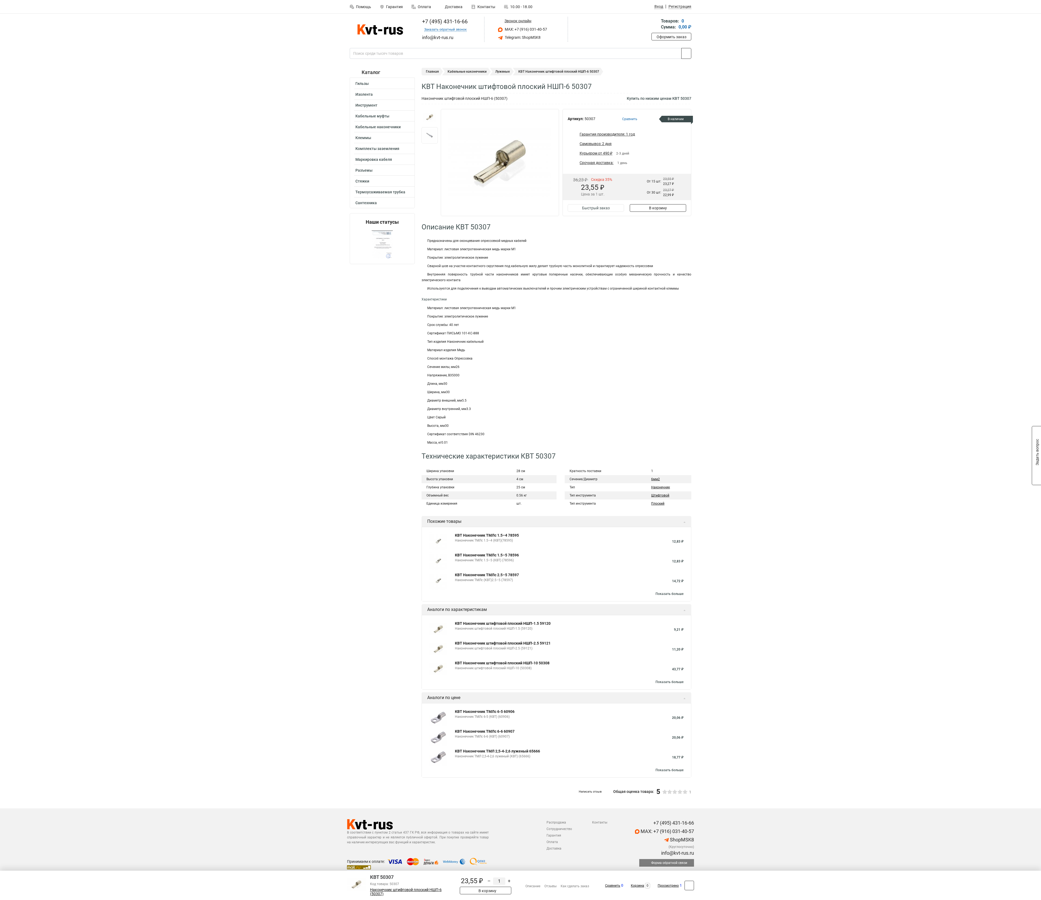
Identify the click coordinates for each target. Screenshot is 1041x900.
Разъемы (363, 170)
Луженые (502, 71)
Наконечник (660, 487)
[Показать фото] (430, 117)
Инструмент (366, 105)
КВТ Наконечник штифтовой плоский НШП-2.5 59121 (503, 643)
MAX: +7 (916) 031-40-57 (525, 29)
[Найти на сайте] (686, 53)
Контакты (486, 7)
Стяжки (362, 181)
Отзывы (550, 886)
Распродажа (556, 822)
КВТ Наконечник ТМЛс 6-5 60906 (485, 711)
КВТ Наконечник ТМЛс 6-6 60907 (485, 731)
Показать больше (669, 594)
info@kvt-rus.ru (677, 853)
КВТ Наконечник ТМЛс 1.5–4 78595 (487, 535)
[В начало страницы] (689, 885)
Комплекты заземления (377, 148)
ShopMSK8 (681, 840)
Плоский (657, 503)
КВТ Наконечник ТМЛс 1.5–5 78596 (487, 555)
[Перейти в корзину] (655, 24)
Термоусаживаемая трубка (380, 192)
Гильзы (362, 83)
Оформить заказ (671, 37)
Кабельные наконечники (378, 127)
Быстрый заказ (596, 208)
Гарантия (394, 7)
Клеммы (363, 138)
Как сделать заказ (575, 886)
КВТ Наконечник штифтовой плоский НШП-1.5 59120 (503, 623)
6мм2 (655, 479)
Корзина (637, 886)
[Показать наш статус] (382, 244)
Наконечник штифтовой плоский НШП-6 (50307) (406, 892)
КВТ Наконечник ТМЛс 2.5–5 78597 (487, 575)
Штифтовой (660, 495)
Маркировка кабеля (373, 159)
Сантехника (366, 203)
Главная (432, 71)
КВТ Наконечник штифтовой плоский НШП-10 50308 (502, 663)
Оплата (424, 7)
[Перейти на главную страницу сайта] (380, 29)
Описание (532, 886)
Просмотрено (668, 886)
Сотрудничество (559, 829)
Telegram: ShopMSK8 (522, 37)
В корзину (658, 208)
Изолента (364, 94)
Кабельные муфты (372, 116)
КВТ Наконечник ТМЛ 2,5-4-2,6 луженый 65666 (497, 751)
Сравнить (612, 886)
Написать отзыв (590, 791)
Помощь (363, 7)
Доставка (453, 7)
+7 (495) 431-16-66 (444, 21)
